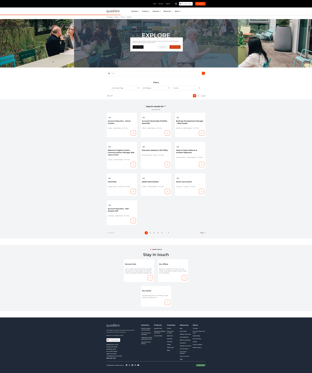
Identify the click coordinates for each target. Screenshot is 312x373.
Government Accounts (183, 352)
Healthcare (170, 336)
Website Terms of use (112, 344)
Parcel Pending (158, 336)
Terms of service (184, 356)
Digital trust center (111, 353)
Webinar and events (185, 334)
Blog (181, 328)
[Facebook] (132, 365)
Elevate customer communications (146, 329)
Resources (167, 11)
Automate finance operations (146, 333)
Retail (168, 350)
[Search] (203, 73)
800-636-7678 (111, 358)
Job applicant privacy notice (114, 356)
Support (168, 3)
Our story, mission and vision (199, 332)
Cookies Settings (201, 365)
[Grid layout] (194, 95)
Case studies (183, 331)
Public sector (170, 347)
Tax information (184, 349)
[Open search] (176, 3)
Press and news (197, 338)
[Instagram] (135, 365)
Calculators (183, 343)
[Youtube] (138, 365)
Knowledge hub (184, 337)
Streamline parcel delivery (146, 342)
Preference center (111, 349)
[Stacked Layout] (198, 95)
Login (154, 3)
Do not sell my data (111, 351)
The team (195, 328)
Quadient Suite (158, 328)
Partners (161, 3)
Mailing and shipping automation (159, 332)
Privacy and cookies (111, 347)
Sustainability (196, 336)
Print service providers (170, 332)
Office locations (197, 347)
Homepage (110, 17)
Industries (155, 11)
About (177, 11)
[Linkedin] (126, 365)
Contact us (200, 3)
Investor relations (197, 344)
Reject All (163, 47)
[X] (129, 365)
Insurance (169, 341)
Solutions (134, 11)
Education (169, 338)
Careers (123, 17)
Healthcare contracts (185, 346)
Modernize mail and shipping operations (146, 338)
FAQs (181, 359)
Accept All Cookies (175, 47)
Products (145, 11)
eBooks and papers (185, 340)
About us (117, 17)
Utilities (169, 344)
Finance (169, 328)
